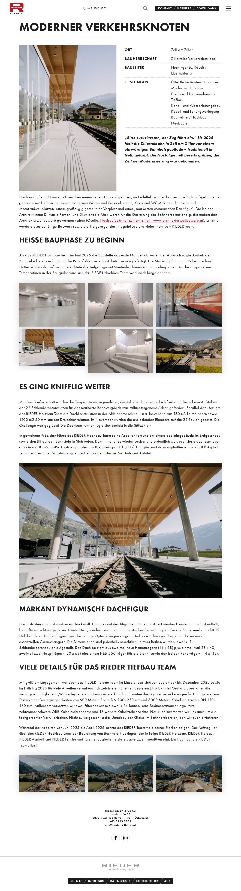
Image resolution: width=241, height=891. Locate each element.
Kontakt (165, 8)
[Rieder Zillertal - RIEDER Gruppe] (120, 869)
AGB (167, 881)
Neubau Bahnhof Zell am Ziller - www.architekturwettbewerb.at (151, 220)
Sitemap (76, 881)
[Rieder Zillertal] (17, 13)
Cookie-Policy (147, 881)
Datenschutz (120, 881)
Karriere (184, 8)
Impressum (96, 881)
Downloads (206, 8)
